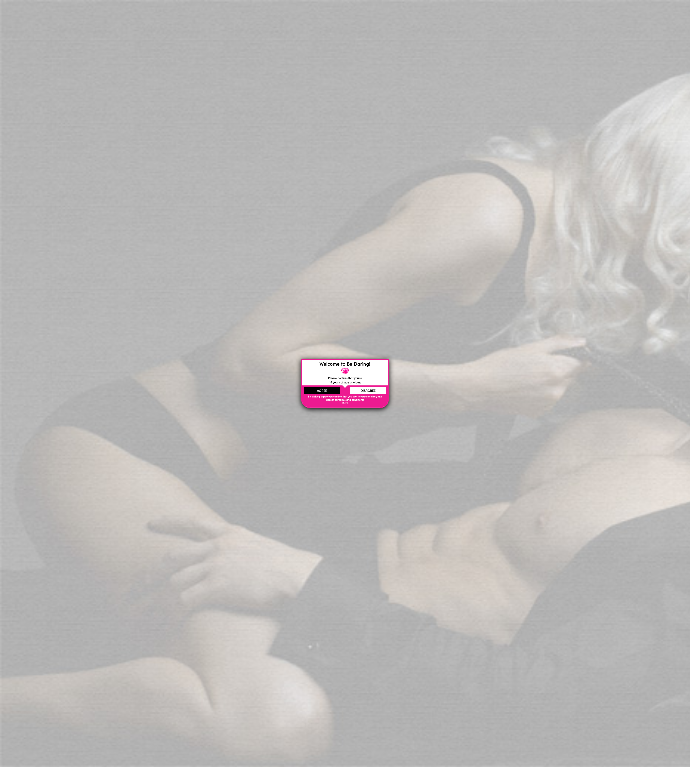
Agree (322, 390)
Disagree (368, 390)
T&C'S (345, 403)
